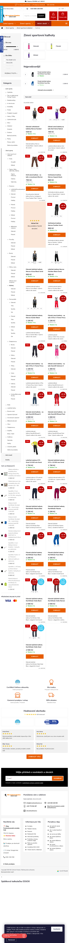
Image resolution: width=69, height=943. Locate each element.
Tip (8, 68)
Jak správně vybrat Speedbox (55, 826)
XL (37, 168)
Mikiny (13, 355)
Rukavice (11, 186)
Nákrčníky (13, 182)
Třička (12, 366)
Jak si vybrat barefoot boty (56, 830)
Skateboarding (11, 100)
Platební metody (31, 829)
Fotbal (9, 110)
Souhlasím (56, 929)
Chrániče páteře (11, 447)
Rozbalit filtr (10, 73)
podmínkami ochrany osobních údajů (33, 783)
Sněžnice (9, 437)
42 (38, 308)
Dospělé (13, 162)
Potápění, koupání (12, 113)
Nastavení (11, 940)
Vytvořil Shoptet (63, 871)
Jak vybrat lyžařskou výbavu (55, 849)
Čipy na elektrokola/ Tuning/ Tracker (12, 96)
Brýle (8, 405)
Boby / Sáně (10, 434)
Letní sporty (8, 89)
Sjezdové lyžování (12, 414)
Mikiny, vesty (12, 267)
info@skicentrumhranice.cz (34, 803)
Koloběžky (10, 107)
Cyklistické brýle (11, 119)
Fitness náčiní (11, 142)
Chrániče (9, 129)
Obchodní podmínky (33, 836)
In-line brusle (10, 103)
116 (50, 120)
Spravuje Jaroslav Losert (7, 872)
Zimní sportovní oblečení (11, 154)
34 (31, 405)
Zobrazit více (34, 757)
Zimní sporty (9, 150)
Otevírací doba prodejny (7, 8)
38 (33, 120)
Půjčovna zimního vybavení (32, 843)
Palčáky (13, 200)
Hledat (41, 16)
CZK (62, 9)
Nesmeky (9, 440)
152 (58, 120)
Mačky (9, 443)
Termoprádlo (12, 299)
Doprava (29, 831)
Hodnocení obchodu (34, 710)
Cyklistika (9, 92)
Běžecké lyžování (12, 421)
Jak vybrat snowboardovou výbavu (56, 845)
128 (54, 120)
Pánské (13, 204)
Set (12, 312)
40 (36, 120)
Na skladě (10, 60)
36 (29, 262)
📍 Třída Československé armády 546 (11, 828)
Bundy (11, 253)
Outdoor (9, 132)
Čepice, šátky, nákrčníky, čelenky (14, 170)
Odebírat (58, 778)
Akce (9, 63)
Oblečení (9, 126)
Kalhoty (11, 285)
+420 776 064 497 (31, 806)
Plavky (9, 139)
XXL (61, 168)
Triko (12, 306)
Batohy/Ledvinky (11, 135)
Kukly (10, 159)
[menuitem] (9, 23)
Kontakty (29, 826)
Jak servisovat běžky (55, 834)
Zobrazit (34, 138)
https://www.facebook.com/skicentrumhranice (55, 807)
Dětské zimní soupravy (12, 281)
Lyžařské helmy (11, 408)
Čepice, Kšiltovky (13, 174)
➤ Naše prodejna (9, 864)
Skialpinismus (13, 341)
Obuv (8, 123)
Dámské (13, 194)
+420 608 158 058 (52, 803)
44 (41, 308)
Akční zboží (8, 455)
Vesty (12, 373)
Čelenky (13, 179)
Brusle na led (11, 411)
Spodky (13, 309)
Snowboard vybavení (13, 418)
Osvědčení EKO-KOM (33, 847)
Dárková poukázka (12, 145)
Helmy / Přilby (11, 116)
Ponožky (11, 239)
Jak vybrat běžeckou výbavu (55, 841)
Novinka (9, 66)
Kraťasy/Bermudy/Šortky (16, 395)
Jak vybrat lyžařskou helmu (55, 837)
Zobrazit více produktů (45, 90)
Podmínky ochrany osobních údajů (32, 839)
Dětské (13, 165)
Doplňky (9, 430)
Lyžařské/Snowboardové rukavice (16, 190)
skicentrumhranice (31, 811)
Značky (7, 460)
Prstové (13, 197)
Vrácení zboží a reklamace (34, 849)
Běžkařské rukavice (14, 227)
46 (38, 405)
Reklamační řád (31, 834)
